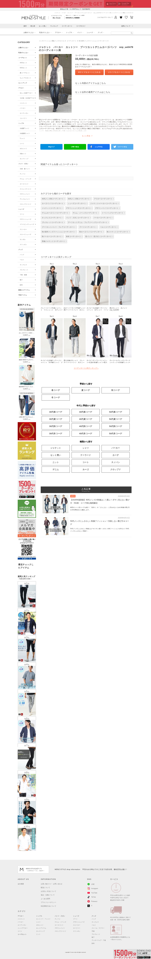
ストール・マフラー (98, 928)
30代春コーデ (55, 412)
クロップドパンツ (25, 204)
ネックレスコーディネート (52, 218)
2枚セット (23, 153)
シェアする (99, 147)
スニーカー (23, 229)
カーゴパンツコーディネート (52, 203)
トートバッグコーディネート (112, 213)
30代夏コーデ (55, 419)
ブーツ (22, 214)
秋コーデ (115, 390)
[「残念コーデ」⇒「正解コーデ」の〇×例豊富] (73, 17)
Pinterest (94, 901)
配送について (45, 887)
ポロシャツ (23, 148)
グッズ (100, 32)
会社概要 (21, 884)
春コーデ (55, 390)
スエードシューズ (25, 234)
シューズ (90, 32)
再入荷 (32, 26)
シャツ (22, 143)
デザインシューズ (25, 219)
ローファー (76, 928)
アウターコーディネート (103, 199)
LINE (93, 884)
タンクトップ (24, 159)
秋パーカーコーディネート (52, 236)
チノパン (22, 174)
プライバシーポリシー (48, 902)
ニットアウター (23, 928)
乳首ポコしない (44, 32)
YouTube (94, 893)
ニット (55, 462)
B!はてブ (51, 147)
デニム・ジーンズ (25, 179)
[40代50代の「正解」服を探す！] (131, 33)
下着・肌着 (23, 275)
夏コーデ (85, 390)
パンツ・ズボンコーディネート (77, 218)
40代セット (23, 63)
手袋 (93, 931)
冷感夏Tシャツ (24, 128)
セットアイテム (41, 928)
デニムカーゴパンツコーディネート (55, 213)
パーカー (22, 108)
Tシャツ (22, 138)
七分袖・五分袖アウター (27, 98)
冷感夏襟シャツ (25, 133)
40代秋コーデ (85, 426)
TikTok (93, 897)
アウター (58, 32)
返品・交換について (48, 895)
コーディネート (67, 26)
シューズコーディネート (77, 203)
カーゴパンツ (24, 184)
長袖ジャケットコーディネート (53, 241)
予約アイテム (22, 295)
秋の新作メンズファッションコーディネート (93, 41)
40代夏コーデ (85, 419)
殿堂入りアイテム (24, 290)
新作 (25, 26)
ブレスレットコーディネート (52, 222)
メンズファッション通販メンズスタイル (51, 41)
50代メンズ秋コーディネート (79, 199)
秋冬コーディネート (73, 236)
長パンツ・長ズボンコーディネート (98, 236)
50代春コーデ (115, 412)
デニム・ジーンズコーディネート (85, 213)
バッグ (22, 254)
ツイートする (122, 147)
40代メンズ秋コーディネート (53, 199)
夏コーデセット (25, 73)
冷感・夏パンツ (25, 169)
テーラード (85, 455)
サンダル (22, 239)
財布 (21, 285)
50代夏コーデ (115, 419)
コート (85, 462)
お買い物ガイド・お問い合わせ (51, 884)
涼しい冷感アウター (26, 93)
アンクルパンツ (25, 199)
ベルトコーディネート (108, 227)
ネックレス (23, 265)
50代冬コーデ (115, 433)
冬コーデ (55, 397)
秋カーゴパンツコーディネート (90, 232)
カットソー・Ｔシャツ (43, 919)
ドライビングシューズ (27, 224)
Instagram (94, 888)
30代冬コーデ (55, 433)
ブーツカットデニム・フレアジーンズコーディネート (87, 222)
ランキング (54, 26)
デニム (55, 469)
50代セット (23, 68)
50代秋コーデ (115, 426)
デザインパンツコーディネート (106, 208)
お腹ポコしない (29, 32)
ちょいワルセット (25, 78)
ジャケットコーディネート (52, 208)
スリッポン (23, 244)
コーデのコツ (80, 26)
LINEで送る (75, 147)
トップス (69, 32)
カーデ (115, 455)
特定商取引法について (48, 906)
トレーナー (23, 118)
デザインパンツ (25, 194)
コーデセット (22, 57)
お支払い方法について (48, 891)
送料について (125, 26)
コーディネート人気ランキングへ (86, 368)
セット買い (42, 26)
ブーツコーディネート (87, 227)
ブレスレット (24, 270)
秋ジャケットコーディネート (117, 232)
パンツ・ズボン (23, 164)
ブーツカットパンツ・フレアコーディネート (58, 227)
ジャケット (23, 103)
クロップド (115, 469)
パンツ (79, 32)
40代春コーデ (85, 412)
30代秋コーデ (55, 426)
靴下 (21, 280)
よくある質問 (45, 899)
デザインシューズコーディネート (78, 208)
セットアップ (22, 83)
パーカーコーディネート (103, 218)
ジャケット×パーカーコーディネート (104, 203)
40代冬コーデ (85, 433)
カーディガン (24, 113)
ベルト (22, 260)
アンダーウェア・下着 (99, 940)
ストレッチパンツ (25, 189)
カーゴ (85, 469)
